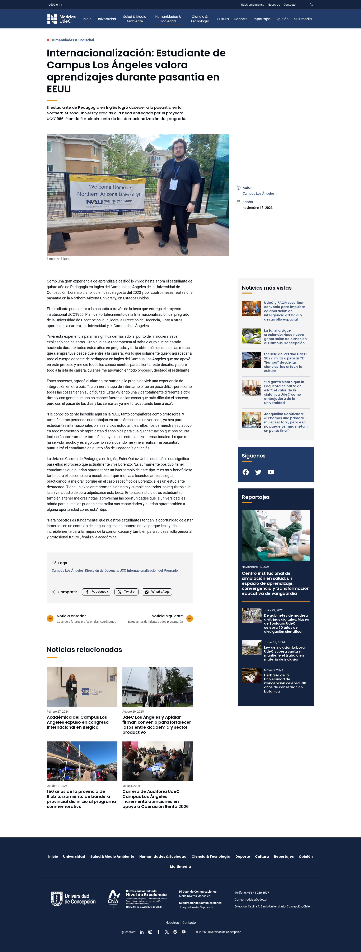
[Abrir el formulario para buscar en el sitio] (311, 4)
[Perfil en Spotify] (175, 932)
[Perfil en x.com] (167, 932)
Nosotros (274, 4)
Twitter (130, 591)
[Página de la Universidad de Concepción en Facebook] (158, 932)
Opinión (282, 19)
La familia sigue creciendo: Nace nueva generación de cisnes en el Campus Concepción (285, 336)
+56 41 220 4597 (258, 892)
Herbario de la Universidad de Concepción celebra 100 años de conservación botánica (285, 683)
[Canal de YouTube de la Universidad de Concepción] (183, 932)
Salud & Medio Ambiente (134, 19)
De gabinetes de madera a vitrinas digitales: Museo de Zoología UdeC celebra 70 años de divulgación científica (286, 623)
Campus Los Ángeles (259, 194)
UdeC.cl (53, 4)
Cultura (223, 19)
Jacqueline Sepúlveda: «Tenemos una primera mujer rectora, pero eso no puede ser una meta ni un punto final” (286, 422)
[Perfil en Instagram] (150, 932)
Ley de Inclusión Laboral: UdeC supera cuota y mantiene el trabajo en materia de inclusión (285, 653)
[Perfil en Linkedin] (142, 932)
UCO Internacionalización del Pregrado (149, 570)
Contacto (289, 4)
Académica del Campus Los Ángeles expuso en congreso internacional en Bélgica (78, 722)
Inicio (87, 19)
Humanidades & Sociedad (168, 19)
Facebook (100, 591)
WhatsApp (160, 591)
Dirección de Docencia (101, 570)
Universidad (106, 19)
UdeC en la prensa (252, 4)
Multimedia (303, 19)
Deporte (241, 19)
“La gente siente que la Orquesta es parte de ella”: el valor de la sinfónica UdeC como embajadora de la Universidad (284, 392)
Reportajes (262, 19)
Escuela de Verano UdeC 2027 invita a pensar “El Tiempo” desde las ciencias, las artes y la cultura (285, 362)
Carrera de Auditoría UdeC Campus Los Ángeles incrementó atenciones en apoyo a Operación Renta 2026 (155, 799)
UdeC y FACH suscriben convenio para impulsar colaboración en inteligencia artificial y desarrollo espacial (284, 311)
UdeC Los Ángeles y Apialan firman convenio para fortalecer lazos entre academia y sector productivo (156, 725)
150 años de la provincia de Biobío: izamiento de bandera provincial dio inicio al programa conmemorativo (81, 799)
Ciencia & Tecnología (200, 19)
